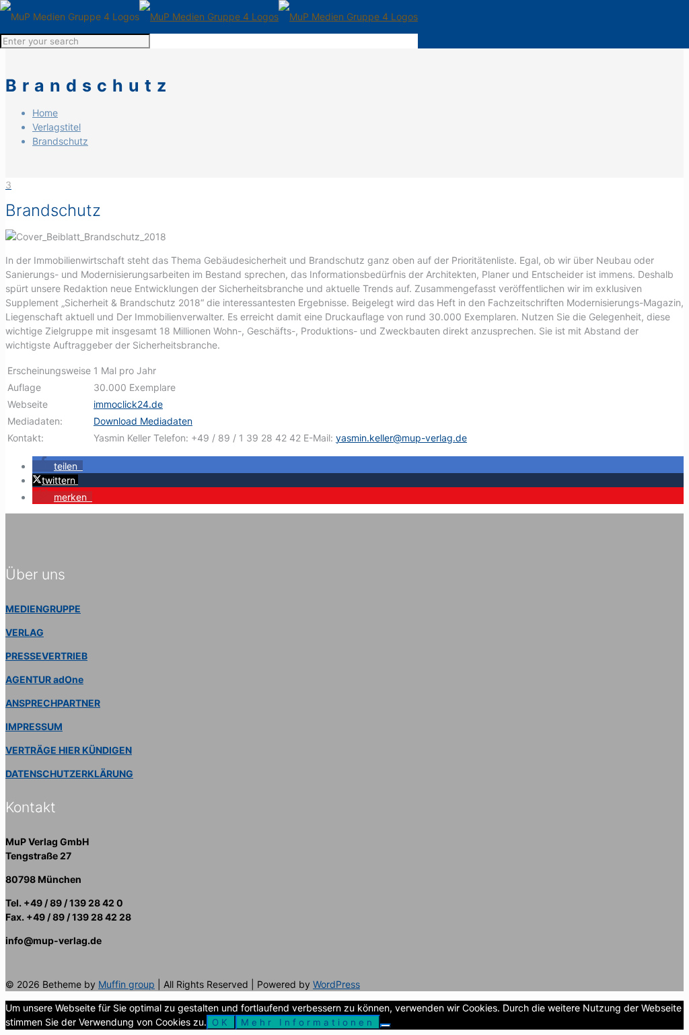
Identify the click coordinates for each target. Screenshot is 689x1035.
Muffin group (126, 984)
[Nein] (385, 1026)
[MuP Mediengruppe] (209, 16)
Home (45, 112)
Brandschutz (60, 141)
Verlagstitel (56, 127)
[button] (57, 466)
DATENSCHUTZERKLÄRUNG (69, 773)
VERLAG (24, 632)
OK (221, 1022)
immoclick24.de (128, 404)
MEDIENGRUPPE (43, 608)
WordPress (336, 984)
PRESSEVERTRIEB (46, 656)
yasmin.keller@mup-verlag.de (401, 437)
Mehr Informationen (308, 1022)
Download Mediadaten (143, 421)
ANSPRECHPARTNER (52, 703)
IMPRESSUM (34, 726)
